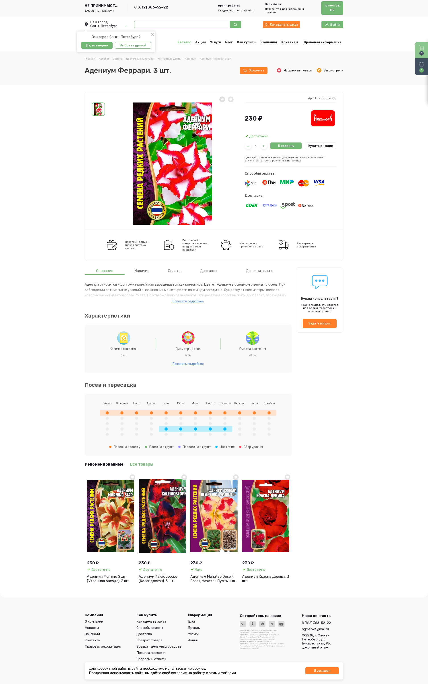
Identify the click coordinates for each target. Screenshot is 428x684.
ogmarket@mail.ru (315, 629)
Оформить (256, 70)
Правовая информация (103, 646)
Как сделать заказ (284, 25)
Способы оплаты (260, 173)
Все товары (141, 464)
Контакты (93, 640)
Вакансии (92, 634)
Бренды (194, 628)
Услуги (193, 634)
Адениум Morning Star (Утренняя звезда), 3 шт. (108, 578)
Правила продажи (150, 653)
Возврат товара (149, 640)
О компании (94, 621)
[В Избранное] (132, 477)
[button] (98, 109)
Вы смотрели (333, 70)
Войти (335, 25)
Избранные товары (298, 70)
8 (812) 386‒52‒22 (151, 7)
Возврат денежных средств (158, 646)
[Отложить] (231, 99)
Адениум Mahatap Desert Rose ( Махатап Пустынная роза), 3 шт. (213, 578)
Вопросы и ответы (151, 659)
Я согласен (322, 671)
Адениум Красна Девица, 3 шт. (265, 578)
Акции (193, 640)
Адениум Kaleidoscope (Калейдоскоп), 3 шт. (158, 578)
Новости (92, 628)
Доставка (254, 195)
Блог (191, 621)
